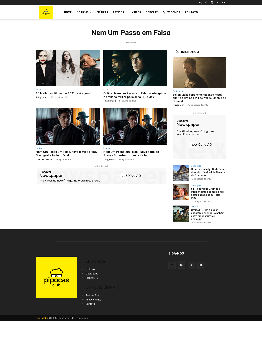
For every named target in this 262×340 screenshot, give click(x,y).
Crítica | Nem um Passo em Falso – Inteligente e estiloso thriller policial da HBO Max (134, 95)
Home (68, 12)
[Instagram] (211, 2)
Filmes (106, 148)
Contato (191, 12)
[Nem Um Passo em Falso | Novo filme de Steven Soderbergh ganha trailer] (135, 126)
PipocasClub (42, 318)
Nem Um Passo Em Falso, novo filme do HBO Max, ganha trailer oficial (66, 153)
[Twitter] (217, 2)
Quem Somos (171, 12)
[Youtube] (223, 2)
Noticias (39, 148)
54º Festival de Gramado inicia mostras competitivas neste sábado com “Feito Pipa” (207, 193)
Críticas (102, 12)
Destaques (178, 91)
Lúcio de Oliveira (44, 159)
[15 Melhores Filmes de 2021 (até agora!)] (68, 68)
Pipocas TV (92, 277)
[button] (200, 2)
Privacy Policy (93, 299)
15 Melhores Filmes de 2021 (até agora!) (63, 93)
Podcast (152, 12)
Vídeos (136, 12)
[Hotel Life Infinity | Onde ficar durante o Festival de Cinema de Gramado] (181, 173)
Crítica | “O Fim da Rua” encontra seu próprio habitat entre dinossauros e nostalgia (207, 214)
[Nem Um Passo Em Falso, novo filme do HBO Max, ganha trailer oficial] (68, 126)
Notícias (83, 12)
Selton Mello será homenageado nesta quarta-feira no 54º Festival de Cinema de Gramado (199, 98)
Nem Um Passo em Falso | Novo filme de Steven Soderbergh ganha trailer (131, 153)
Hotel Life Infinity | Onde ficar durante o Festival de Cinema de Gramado (208, 172)
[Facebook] (206, 2)
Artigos (118, 12)
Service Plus (92, 295)
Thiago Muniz (42, 97)
